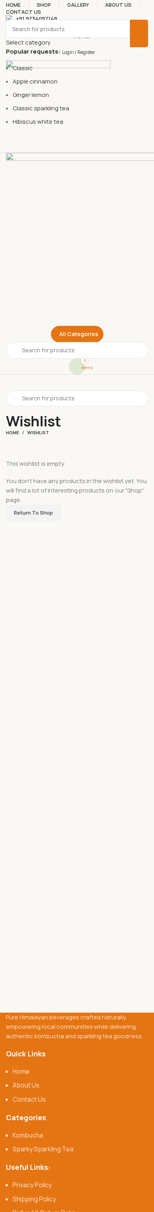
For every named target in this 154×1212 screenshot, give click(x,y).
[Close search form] (10, 10)
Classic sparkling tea (41, 108)
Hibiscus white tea (38, 121)
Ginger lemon (31, 95)
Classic (23, 68)
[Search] (139, 33)
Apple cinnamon (35, 81)
